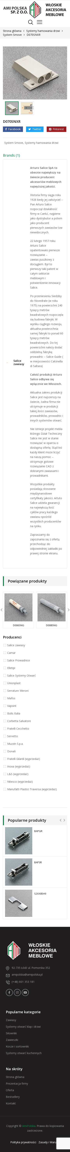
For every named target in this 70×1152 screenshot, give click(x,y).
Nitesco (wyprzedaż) (20, 781)
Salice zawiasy (18, 362)
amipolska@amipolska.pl (27, 974)
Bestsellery (13, 1097)
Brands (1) (11, 155)
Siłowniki (11, 1033)
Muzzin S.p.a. (15, 744)
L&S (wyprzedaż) (17, 774)
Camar (11, 653)
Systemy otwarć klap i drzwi (23, 1026)
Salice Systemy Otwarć (21, 675)
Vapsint (11, 706)
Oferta (10, 1090)
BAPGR (38, 831)
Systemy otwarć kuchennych (24, 1053)
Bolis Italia (13, 713)
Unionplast (14, 683)
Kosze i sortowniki (17, 1046)
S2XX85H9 (40, 893)
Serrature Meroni (18, 690)
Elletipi (11, 668)
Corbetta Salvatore (19, 721)
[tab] (35, 156)
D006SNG (18, 625)
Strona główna (12, 31)
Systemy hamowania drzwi (43, 31)
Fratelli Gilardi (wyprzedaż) (23, 759)
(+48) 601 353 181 (23, 982)
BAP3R (38, 862)
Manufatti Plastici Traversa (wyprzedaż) (32, 789)
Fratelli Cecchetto (18, 728)
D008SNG (51, 625)
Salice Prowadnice (18, 660)
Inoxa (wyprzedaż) (18, 766)
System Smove (12, 35)
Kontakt (11, 1103)
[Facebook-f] (9, 992)
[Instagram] (17, 992)
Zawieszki (12, 1040)
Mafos (11, 698)
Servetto (12, 736)
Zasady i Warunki (49, 1142)
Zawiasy (11, 1020)
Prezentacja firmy (17, 1083)
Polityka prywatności (23, 1142)
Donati (11, 751)
